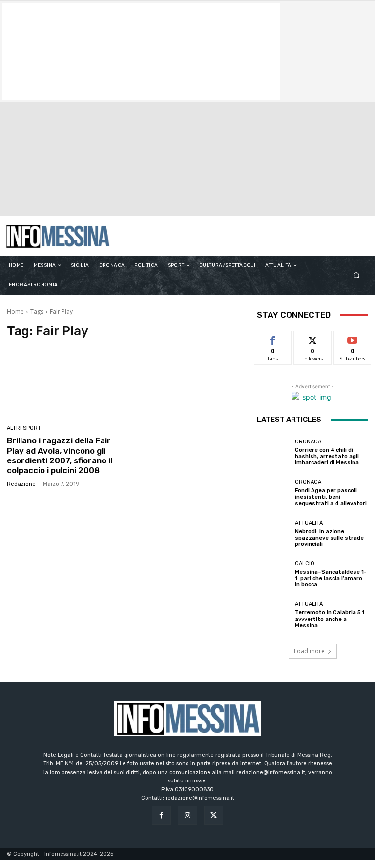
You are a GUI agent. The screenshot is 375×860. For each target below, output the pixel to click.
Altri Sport (24, 428)
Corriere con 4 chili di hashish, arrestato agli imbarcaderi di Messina (327, 456)
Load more (309, 651)
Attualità (309, 523)
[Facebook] (161, 815)
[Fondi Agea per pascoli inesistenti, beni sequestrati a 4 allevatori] (273, 493)
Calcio (304, 563)
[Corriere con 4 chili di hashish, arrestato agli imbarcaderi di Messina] (273, 452)
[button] (356, 275)
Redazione (21, 484)
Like (273, 338)
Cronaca (308, 441)
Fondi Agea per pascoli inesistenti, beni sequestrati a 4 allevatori (331, 496)
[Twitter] (213, 815)
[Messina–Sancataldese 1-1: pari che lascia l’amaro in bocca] (273, 574)
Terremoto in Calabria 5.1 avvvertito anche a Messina (329, 618)
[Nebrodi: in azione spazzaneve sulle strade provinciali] (273, 533)
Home (15, 311)
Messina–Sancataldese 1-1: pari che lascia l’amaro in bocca (331, 578)
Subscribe (352, 338)
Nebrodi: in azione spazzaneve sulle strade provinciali (329, 537)
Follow (312, 338)
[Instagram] (187, 815)
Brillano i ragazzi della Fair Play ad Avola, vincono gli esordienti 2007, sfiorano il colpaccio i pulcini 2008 (59, 455)
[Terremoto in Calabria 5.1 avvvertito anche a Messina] (273, 615)
